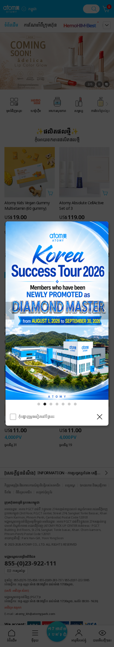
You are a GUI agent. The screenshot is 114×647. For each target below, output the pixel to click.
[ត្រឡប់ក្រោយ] (10, 310)
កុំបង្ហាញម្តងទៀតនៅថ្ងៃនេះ (36, 416)
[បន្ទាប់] (104, 310)
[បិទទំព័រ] (99, 416)
